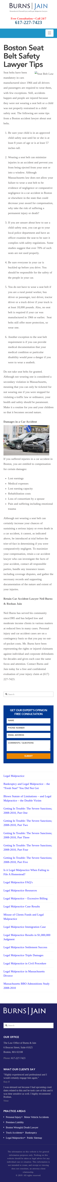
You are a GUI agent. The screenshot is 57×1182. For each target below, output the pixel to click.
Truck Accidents (14, 1132)
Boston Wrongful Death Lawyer (22, 1127)
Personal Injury (13, 1117)
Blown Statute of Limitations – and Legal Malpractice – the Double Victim (27, 798)
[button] (49, 33)
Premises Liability (15, 1122)
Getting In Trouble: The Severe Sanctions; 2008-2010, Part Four (27, 847)
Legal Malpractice (13, 775)
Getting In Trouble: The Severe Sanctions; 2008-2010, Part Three (27, 835)
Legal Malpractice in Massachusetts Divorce (24, 973)
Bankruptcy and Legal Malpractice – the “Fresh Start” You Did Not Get (26, 786)
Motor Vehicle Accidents (36, 1117)
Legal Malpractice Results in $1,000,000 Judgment (26, 937)
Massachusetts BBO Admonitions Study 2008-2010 (26, 985)
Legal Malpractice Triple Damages (23, 955)
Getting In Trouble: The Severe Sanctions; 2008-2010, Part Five (27, 860)
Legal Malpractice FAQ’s (18, 882)
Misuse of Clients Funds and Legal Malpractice (23, 916)
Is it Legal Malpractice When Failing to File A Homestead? (26, 872)
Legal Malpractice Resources (20, 890)
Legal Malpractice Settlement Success (25, 947)
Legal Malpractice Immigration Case (24, 926)
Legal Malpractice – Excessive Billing (25, 898)
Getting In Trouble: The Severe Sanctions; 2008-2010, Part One (27, 810)
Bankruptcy (31, 1132)
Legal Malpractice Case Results (21, 906)
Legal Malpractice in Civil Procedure (24, 963)
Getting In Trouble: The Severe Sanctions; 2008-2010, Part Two (27, 823)
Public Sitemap (34, 1137)
